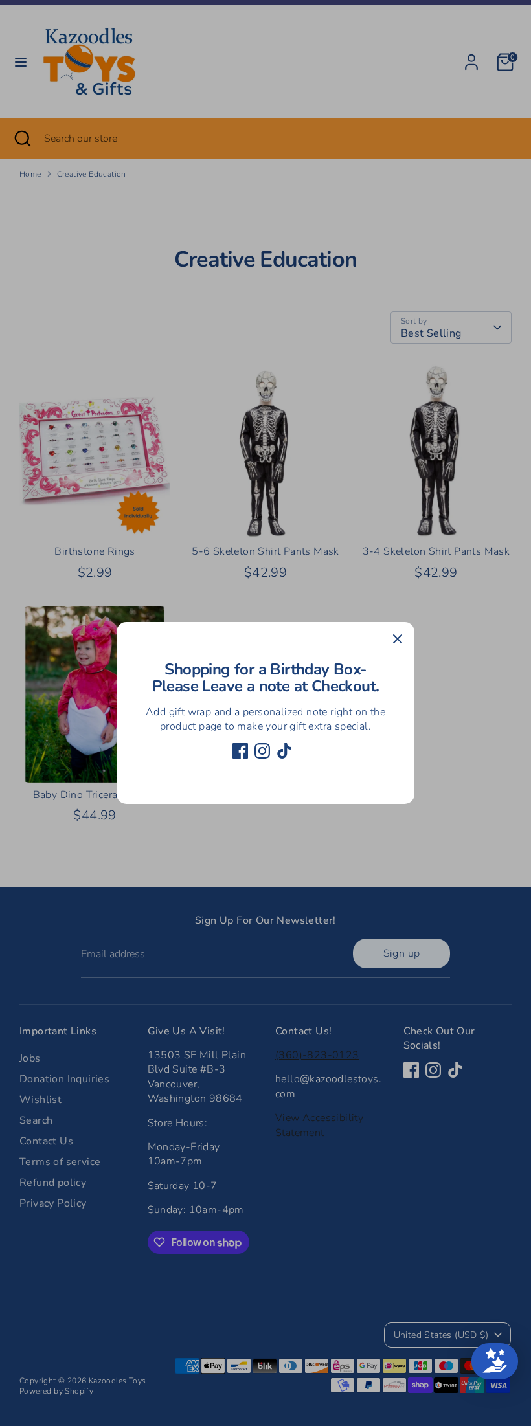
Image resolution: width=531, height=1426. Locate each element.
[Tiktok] (284, 751)
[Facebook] (240, 751)
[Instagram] (262, 751)
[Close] (397, 639)
